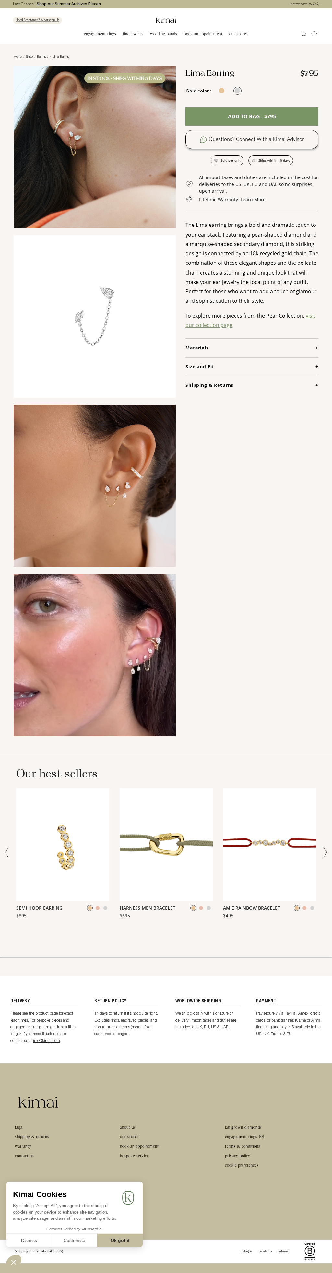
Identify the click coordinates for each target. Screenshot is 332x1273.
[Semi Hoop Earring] (62, 844)
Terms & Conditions (242, 1146)
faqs (18, 1127)
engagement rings (100, 34)
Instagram (247, 1251)
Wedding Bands (163, 34)
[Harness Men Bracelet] (166, 844)
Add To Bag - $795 (252, 116)
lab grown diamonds (243, 1127)
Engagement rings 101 (245, 1136)
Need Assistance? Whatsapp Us (37, 20)
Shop (29, 56)
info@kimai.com (46, 1040)
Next (324, 852)
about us (128, 1127)
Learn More (253, 199)
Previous (8, 852)
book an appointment (203, 34)
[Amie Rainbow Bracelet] (269, 844)
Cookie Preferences (242, 1165)
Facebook (265, 1251)
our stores (238, 34)
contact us (24, 1155)
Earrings (42, 56)
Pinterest (283, 1251)
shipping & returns (32, 1136)
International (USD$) (304, 4)
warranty (23, 1146)
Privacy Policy (237, 1155)
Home (18, 56)
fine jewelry (133, 34)
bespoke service (134, 1155)
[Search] (304, 33)
